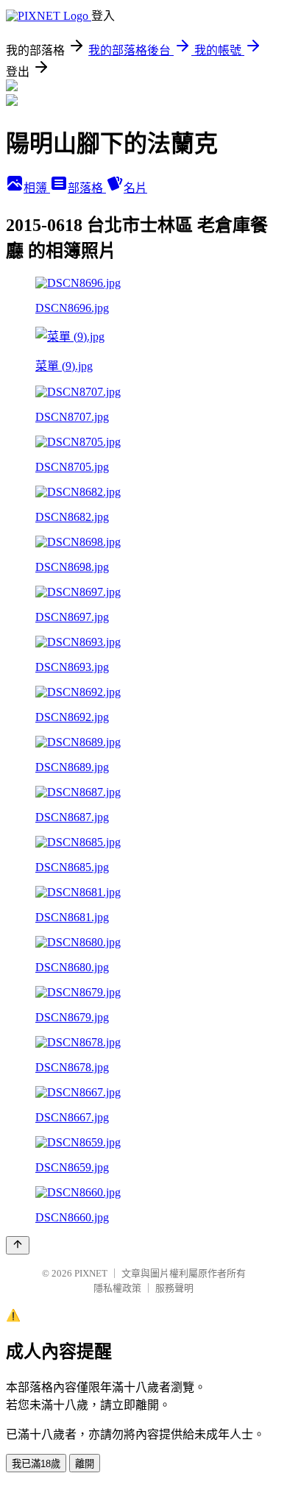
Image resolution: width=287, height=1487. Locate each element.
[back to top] (17, 1245)
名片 (135, 188)
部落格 (87, 188)
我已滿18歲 (36, 1463)
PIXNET (90, 1273)
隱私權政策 (117, 1287)
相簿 (37, 188)
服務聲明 (174, 1287)
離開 (84, 1463)
